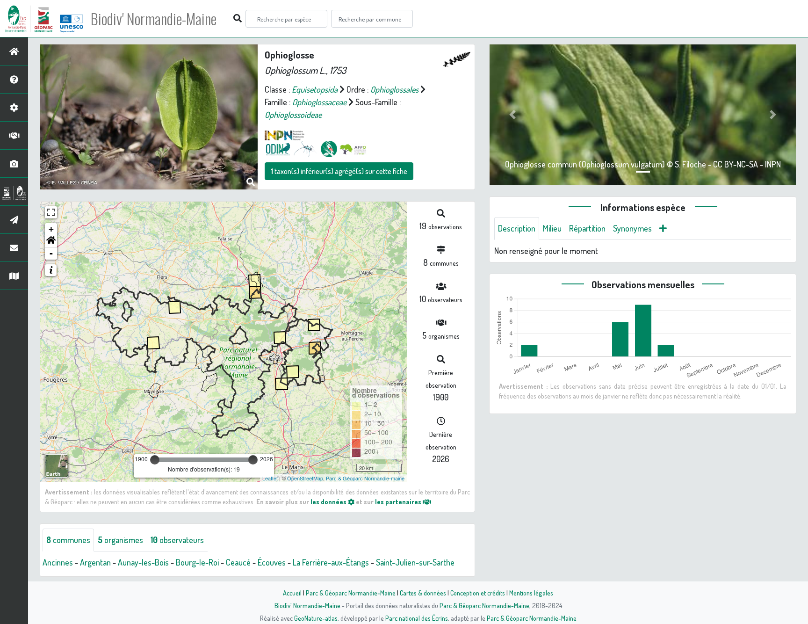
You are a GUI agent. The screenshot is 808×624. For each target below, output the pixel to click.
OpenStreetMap (305, 478)
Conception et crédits (477, 592)
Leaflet (270, 478)
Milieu (552, 228)
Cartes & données (423, 592)
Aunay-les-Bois (143, 562)
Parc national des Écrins (416, 618)
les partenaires (399, 501)
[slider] (154, 459)
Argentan (95, 562)
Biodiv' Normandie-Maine (153, 18)
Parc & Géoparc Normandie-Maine (351, 592)
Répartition (587, 228)
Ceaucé (238, 562)
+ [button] (51, 229)
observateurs (177, 540)
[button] (51, 241)
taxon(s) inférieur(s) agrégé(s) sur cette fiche (339, 171)
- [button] (51, 253)
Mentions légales (531, 592)
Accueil (292, 592)
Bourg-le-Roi (197, 562)
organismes (120, 540)
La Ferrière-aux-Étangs (331, 562)
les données (329, 501)
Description (516, 228)
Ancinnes (58, 562)
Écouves (272, 562)
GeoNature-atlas (316, 618)
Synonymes (632, 228)
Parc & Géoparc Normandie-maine (365, 478)
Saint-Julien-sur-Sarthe (415, 562)
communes (68, 540)
